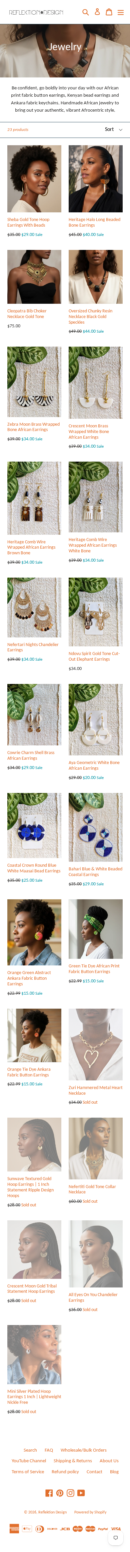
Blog (114, 1472)
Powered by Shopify (90, 1512)
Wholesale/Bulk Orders (84, 1450)
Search (30, 1450)
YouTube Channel (29, 1461)
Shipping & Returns (73, 1461)
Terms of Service (28, 1472)
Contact (94, 1472)
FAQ (49, 1450)
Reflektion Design (52, 1512)
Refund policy (65, 1472)
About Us (109, 1461)
